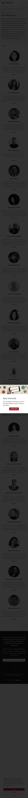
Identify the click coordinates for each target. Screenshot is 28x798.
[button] (26, 386)
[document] (14, 399)
